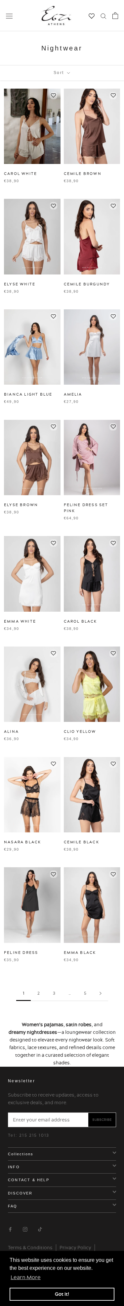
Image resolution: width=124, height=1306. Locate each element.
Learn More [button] (26, 1277)
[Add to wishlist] (53, 95)
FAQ (13, 1206)
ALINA (11, 731)
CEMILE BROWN (83, 173)
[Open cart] (115, 15)
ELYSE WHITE (19, 284)
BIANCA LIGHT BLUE (28, 394)
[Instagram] (25, 1228)
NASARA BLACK (22, 842)
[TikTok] (40, 1228)
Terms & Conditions (30, 1248)
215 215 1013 (34, 1135)
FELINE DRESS (21, 952)
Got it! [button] (62, 1294)
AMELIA (73, 394)
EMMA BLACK (80, 952)
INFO (14, 1167)
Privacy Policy (75, 1248)
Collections (20, 1154)
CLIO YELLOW (80, 731)
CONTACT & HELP (28, 1180)
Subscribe (102, 1119)
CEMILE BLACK (81, 842)
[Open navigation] (9, 16)
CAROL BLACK (80, 621)
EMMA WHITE (20, 621)
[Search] (103, 16)
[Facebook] (10, 1228)
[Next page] (100, 993)
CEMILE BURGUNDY (87, 284)
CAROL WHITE (20, 173)
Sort (60, 72)
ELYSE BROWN (21, 504)
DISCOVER (20, 1193)
